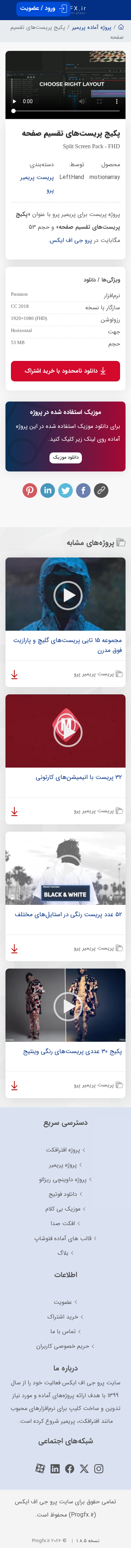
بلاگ (62, 1253)
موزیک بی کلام (62, 1208)
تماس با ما (63, 1331)
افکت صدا (63, 1223)
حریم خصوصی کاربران (62, 1346)
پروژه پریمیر (63, 1165)
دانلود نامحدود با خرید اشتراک (62, 370)
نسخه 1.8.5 (87, 1541)
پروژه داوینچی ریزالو (63, 1179)
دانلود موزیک (66, 457)
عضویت (62, 1302)
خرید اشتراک (62, 1316)
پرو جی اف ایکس (71, 240)
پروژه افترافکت (63, 1150)
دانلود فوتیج (63, 1194)
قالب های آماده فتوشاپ (62, 1238)
